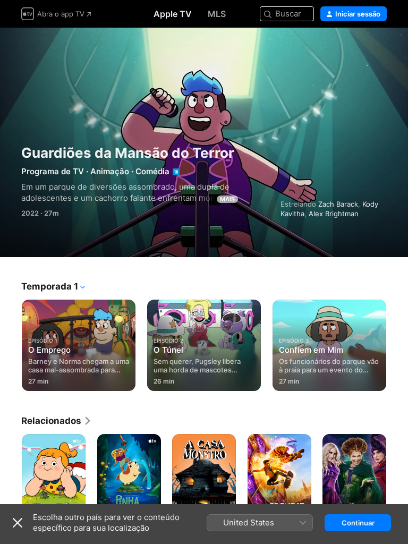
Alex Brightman (334, 213)
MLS (217, 13)
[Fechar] (17, 523)
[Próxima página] (397, 343)
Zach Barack (338, 204)
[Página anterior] (10, 343)
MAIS (227, 199)
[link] (56, 421)
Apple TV (173, 13)
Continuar (358, 522)
